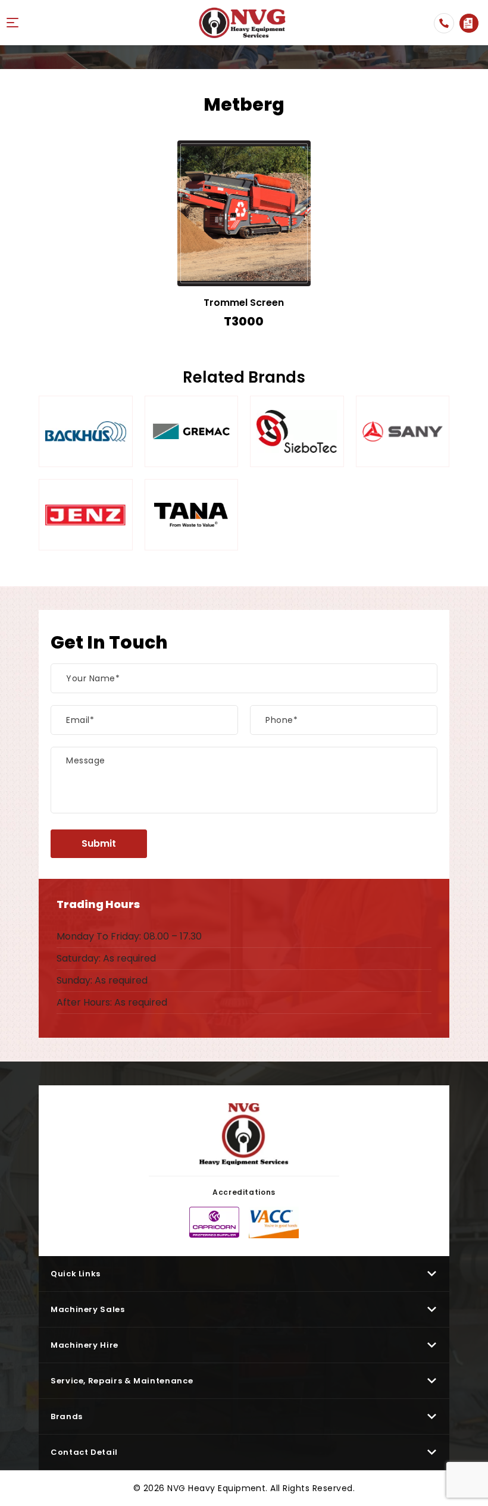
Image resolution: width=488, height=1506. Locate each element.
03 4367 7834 (444, 23)
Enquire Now (469, 23)
